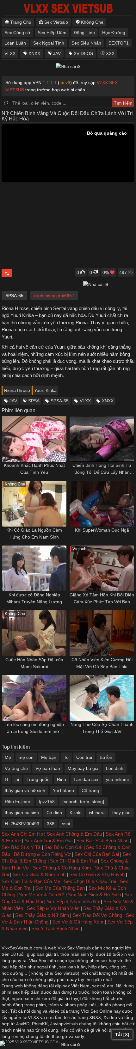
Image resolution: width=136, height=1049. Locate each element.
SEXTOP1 (118, 43)
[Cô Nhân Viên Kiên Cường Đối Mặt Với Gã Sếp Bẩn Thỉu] (102, 633)
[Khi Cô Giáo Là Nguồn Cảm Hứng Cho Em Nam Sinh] (34, 504)
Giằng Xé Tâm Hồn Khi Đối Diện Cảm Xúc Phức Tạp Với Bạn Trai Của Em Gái (102, 598)
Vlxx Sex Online (96, 1011)
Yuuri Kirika (45, 390)
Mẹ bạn (48, 757)
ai (17, 779)
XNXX (34, 53)
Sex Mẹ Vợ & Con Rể (41, 894)
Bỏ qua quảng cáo (107, 133)
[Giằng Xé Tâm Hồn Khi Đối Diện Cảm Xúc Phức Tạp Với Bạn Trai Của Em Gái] (102, 568)
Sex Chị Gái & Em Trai (73, 860)
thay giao (121, 812)
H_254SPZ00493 (22, 823)
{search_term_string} (83, 801)
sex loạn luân (72, 966)
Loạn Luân (15, 43)
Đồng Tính (84, 32)
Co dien (54, 812)
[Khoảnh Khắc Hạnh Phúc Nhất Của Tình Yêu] (34, 439)
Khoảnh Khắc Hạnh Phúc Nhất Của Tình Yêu (34, 469)
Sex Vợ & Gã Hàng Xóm (77, 921)
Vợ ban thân (47, 768)
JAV (57, 53)
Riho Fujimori (18, 801)
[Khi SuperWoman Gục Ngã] (102, 504)
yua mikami (117, 779)
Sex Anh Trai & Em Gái (48, 840)
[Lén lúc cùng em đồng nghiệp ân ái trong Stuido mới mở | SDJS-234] (34, 698)
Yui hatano (63, 790)
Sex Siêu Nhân (86, 43)
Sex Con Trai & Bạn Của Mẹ (31, 881)
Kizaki (75, 812)
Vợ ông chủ (16, 768)
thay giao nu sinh (22, 812)
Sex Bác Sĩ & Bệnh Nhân (102, 840)
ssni (66, 823)
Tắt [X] (122, 1034)
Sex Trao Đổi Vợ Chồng (97, 915)
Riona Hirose (17, 390)
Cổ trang (90, 790)
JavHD (22, 1023)
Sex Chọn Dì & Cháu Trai (90, 881)
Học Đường (113, 32)
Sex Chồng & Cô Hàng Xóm (62, 867)
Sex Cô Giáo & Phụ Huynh (97, 874)
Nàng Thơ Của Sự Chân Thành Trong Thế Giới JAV (102, 728)
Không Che (92, 22)
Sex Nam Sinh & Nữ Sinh (94, 894)
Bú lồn (106, 757)
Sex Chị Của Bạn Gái (97, 854)
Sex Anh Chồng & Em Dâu (74, 834)
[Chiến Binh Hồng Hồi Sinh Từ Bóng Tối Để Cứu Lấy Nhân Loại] (102, 439)
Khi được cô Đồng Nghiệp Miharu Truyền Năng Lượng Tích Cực (34, 598)
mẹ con (26, 757)
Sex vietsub (65, 973)
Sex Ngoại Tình (48, 43)
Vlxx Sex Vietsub (74, 947)
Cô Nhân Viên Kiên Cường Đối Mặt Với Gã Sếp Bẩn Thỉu (102, 663)
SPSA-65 (60, 400)
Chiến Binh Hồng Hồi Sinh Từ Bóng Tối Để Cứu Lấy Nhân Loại (101, 469)
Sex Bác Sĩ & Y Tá (21, 847)
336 (50, 823)
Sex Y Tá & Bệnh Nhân (55, 928)
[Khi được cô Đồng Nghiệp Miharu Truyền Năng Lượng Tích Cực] (34, 568)
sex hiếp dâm (26, 992)
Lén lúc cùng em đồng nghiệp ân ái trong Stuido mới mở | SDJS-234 (34, 728)
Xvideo (110, 1017)
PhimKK (40, 1023)
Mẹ (8, 757)
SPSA (34, 400)
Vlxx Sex (37, 960)
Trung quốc (38, 779)
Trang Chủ (20, 22)
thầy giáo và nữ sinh (25, 790)
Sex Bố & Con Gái (63, 847)
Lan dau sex (86, 779)
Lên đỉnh (114, 768)
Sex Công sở (17, 32)
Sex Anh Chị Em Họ (22, 834)
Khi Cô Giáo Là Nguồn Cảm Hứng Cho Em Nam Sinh (34, 534)
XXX (110, 53)
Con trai (84, 757)
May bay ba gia (83, 768)
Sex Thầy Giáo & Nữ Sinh (42, 915)
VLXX (9, 53)
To (66, 757)
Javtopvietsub (64, 1023)
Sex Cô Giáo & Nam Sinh (39, 874)
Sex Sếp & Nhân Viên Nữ (73, 901)
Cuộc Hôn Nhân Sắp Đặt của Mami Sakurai (34, 663)
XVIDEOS (83, 53)
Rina (61, 779)
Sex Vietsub (56, 22)
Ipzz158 (47, 801)
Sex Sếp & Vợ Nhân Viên (53, 908)
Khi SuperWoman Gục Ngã (102, 530)
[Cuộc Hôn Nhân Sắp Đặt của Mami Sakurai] (34, 633)
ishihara (97, 812)
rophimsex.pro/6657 (54, 295)
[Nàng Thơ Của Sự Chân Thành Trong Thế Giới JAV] (102, 698)
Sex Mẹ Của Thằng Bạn (60, 888)
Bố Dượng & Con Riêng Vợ (42, 854)
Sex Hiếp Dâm (52, 32)
